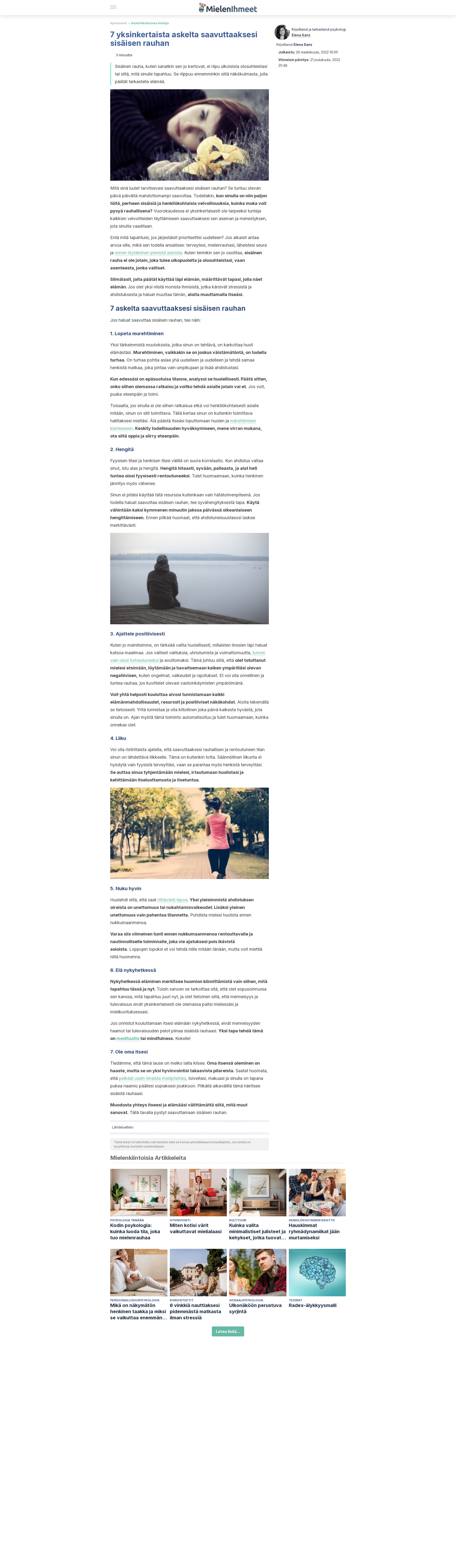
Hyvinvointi (118, 23)
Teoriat (295, 1300)
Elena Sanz (301, 35)
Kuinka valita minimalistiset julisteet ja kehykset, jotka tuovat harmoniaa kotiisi (257, 1231)
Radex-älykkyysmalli (313, 1305)
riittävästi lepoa (172, 899)
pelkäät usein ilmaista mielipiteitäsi (152, 1078)
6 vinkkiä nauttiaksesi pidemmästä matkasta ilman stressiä (195, 1311)
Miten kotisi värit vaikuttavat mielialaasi (196, 1228)
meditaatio (127, 1038)
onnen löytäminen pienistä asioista (148, 252)
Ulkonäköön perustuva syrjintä (255, 1308)
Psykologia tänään (127, 1220)
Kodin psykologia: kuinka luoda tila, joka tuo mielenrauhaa (135, 1231)
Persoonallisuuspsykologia (134, 1300)
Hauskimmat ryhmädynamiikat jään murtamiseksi (314, 1231)
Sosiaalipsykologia (246, 1300)
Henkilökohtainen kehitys (150, 23)
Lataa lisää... (228, 1331)
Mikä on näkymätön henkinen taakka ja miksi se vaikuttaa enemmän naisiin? (138, 1311)
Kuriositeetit (181, 1300)
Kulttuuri (237, 1220)
